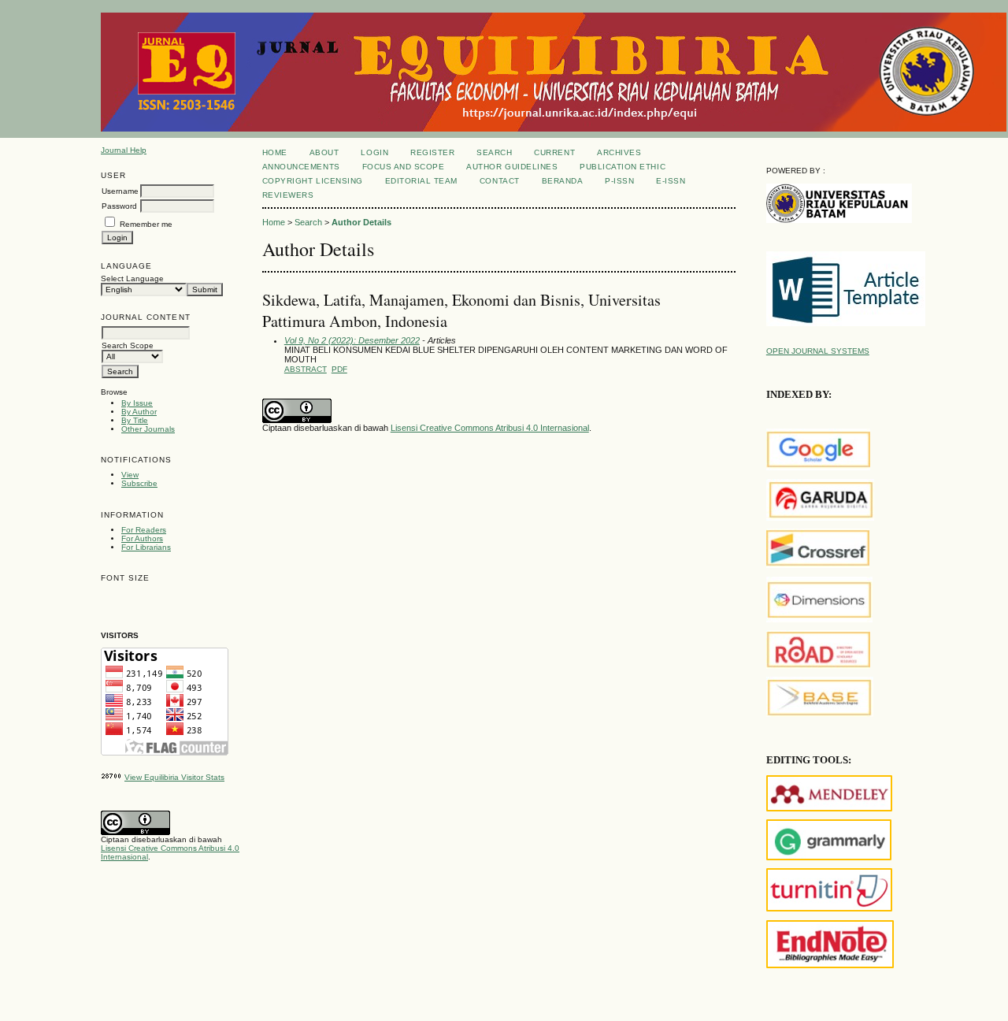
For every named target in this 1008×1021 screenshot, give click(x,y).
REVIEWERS (288, 195)
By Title (134, 420)
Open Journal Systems (817, 351)
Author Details (361, 222)
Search (494, 152)
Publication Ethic (622, 166)
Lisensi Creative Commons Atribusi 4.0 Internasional (490, 428)
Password (119, 206)
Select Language (132, 278)
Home (274, 152)
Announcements (301, 166)
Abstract (305, 369)
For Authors (142, 538)
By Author (139, 411)
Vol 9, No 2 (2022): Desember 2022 (352, 340)
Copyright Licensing (312, 180)
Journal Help (123, 150)
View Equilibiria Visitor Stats (174, 777)
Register (432, 152)
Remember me (146, 224)
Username (120, 191)
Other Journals (148, 429)
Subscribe (139, 483)
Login (374, 152)
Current (554, 152)
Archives (619, 152)
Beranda (563, 180)
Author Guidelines (512, 166)
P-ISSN (619, 180)
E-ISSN (670, 180)
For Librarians (146, 547)
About (324, 152)
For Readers (143, 529)
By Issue (137, 403)
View (130, 474)
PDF (339, 369)
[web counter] (111, 777)
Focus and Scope (403, 166)
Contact (500, 180)
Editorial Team (421, 180)
